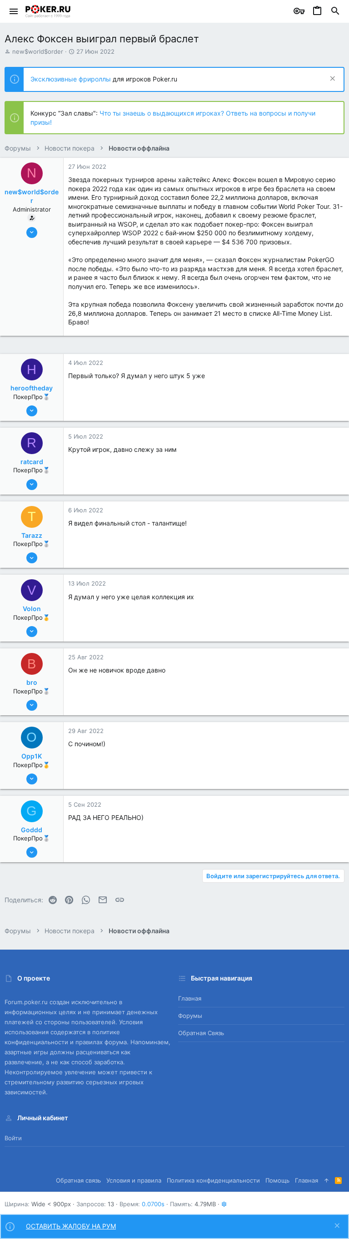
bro (31, 682)
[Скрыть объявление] (331, 79)
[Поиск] (335, 11)
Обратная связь (201, 1033)
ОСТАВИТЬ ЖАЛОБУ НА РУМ (71, 1226)
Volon (32, 608)
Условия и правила (133, 1180)
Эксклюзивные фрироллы (71, 79)
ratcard (31, 461)
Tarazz (31, 535)
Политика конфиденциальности (213, 1180)
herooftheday (31, 388)
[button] (14, 11)
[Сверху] (326, 1180)
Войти (13, 1138)
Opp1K (31, 756)
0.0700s (153, 1204)
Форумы (190, 1015)
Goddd (31, 830)
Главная (189, 998)
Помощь (277, 1180)
